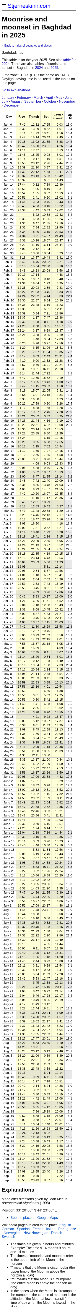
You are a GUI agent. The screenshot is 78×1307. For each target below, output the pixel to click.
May (59, 97)
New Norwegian (35, 1233)
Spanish (23, 1229)
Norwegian (12, 1233)
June (69, 97)
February (24, 97)
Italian (50, 1229)
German (8, 1229)
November (67, 101)
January (8, 97)
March (38, 97)
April (49, 97)
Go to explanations (16, 90)
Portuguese (67, 1229)
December (12, 105)
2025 (54, 68)
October (50, 101)
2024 (39, 68)
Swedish (8, 1237)
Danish (56, 1233)
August (16, 101)
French (37, 1229)
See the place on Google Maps (34, 1218)
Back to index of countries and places (28, 45)
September (32, 101)
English (65, 1225)
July (5, 101)
